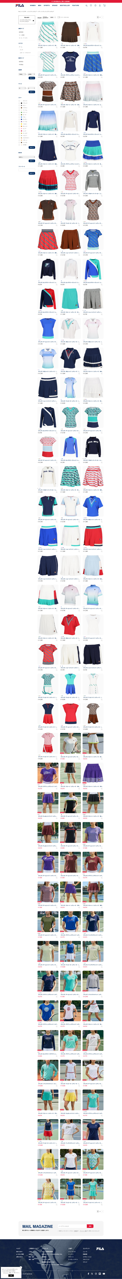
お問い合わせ (19, 1257)
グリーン (25, 112)
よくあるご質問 (20, 1254)
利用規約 (75, 1231)
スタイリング (86, 1259)
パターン (25, 140)
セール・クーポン (23, 38)
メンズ (21, 50)
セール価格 (21, 35)
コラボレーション (87, 1257)
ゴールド (25, 133)
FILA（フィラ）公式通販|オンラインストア (20, 5)
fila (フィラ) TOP (22, 11)
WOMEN (33, 5)
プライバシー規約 (83, 1231)
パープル (25, 121)
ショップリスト (72, 1251)
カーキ (24, 114)
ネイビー (25, 119)
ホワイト (25, 101)
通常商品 (21, 61)
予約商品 (21, 64)
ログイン (100, 5)
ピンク (24, 128)
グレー (24, 105)
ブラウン (25, 108)
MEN (39, 5)
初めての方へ (19, 1251)
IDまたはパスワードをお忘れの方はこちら (52, 1254)
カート (104, 5)
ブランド (85, 1262)
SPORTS (47, 5)
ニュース (85, 1251)
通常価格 (21, 32)
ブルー (24, 117)
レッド (24, 131)
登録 (90, 1226)
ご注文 (30, 1251)
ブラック (25, 103)
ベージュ (25, 110)
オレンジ (25, 126)
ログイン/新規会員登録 (47, 1251)
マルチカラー (26, 138)
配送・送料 (31, 1257)
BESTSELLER (65, 5)
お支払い (31, 1254)
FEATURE (75, 5)
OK (11, 1275)
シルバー (25, 135)
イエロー (25, 124)
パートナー (71, 1254)
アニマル (25, 142)
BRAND (55, 5)
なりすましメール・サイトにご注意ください (52, 1264)
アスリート (71, 1257)
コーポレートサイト (73, 1259)
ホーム (20, 47)
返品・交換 (31, 1259)
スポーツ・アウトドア (25, 52)
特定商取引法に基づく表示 (48, 1262)
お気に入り (91, 5)
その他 (24, 145)
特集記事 (85, 1254)
